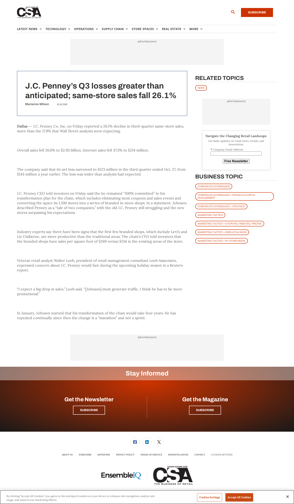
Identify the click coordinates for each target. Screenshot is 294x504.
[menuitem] (31, 29)
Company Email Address (227, 149)
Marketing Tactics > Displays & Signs (222, 232)
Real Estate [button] (171, 29)
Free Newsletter (236, 161)
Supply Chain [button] (113, 29)
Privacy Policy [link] (125, 454)
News (201, 87)
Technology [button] (56, 29)
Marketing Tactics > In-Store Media (221, 240)
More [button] (193, 29)
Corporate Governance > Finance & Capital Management (226, 196)
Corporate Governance (214, 186)
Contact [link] (199, 454)
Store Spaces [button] (143, 29)
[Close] (287, 496)
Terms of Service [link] (151, 454)
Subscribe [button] (89, 410)
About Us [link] (67, 454)
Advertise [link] (103, 454)
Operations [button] (84, 29)
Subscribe (257, 12)
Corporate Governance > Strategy (221, 206)
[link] (135, 442)
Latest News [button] (27, 29)
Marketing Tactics (210, 214)
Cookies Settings (221, 455)
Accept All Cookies (239, 497)
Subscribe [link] (85, 454)
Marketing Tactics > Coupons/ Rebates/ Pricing (230, 223)
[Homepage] (29, 13)
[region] (147, 497)
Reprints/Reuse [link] (178, 454)
